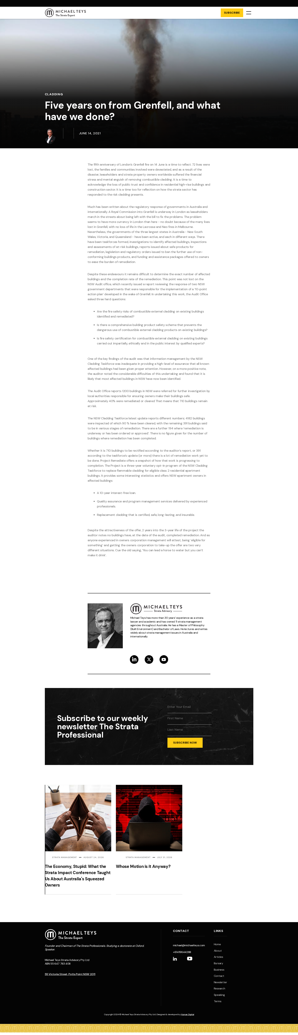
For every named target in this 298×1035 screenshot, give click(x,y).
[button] (248, 12)
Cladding (54, 94)
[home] (65, 12)
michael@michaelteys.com (189, 945)
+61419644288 (182, 952)
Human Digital (187, 1014)
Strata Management (64, 857)
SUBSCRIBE (232, 13)
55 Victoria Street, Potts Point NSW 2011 (70, 974)
